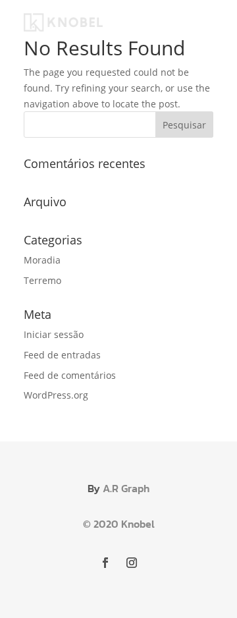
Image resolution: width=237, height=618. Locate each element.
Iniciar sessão (54, 334)
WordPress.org (56, 395)
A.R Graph (126, 488)
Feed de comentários (70, 375)
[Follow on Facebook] (105, 562)
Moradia (42, 260)
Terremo (42, 280)
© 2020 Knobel (119, 524)
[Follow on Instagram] (131, 562)
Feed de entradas (62, 355)
